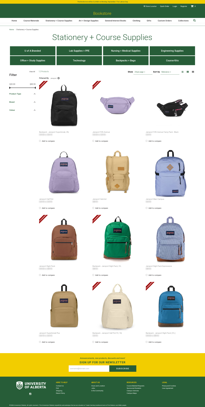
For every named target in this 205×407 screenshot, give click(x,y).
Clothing (136, 20)
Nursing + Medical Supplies (125, 50)
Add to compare (48, 141)
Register (184, 6)
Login (175, 6)
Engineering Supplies (172, 50)
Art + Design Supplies (88, 20)
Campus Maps (132, 393)
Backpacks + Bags (126, 60)
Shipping (59, 391)
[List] (182, 72)
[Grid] (193, 72)
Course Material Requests (135, 386)
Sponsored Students (134, 388)
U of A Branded (33, 50)
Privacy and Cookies (169, 386)
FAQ (57, 388)
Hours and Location (98, 386)
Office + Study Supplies (32, 60)
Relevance (166, 72)
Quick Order (164, 6)
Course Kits (172, 60)
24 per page (139, 72)
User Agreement (167, 388)
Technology (79, 60)
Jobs (93, 388)
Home (14, 20)
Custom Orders (165, 20)
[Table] (187, 72)
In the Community (97, 391)
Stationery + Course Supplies (59, 20)
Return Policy (60, 393)
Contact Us (60, 386)
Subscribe (122, 368)
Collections (183, 20)
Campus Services (133, 391)
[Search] (194, 20)
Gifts (149, 20)
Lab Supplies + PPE (79, 50)
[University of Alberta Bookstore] (31, 385)
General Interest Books (115, 20)
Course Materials (31, 20)
